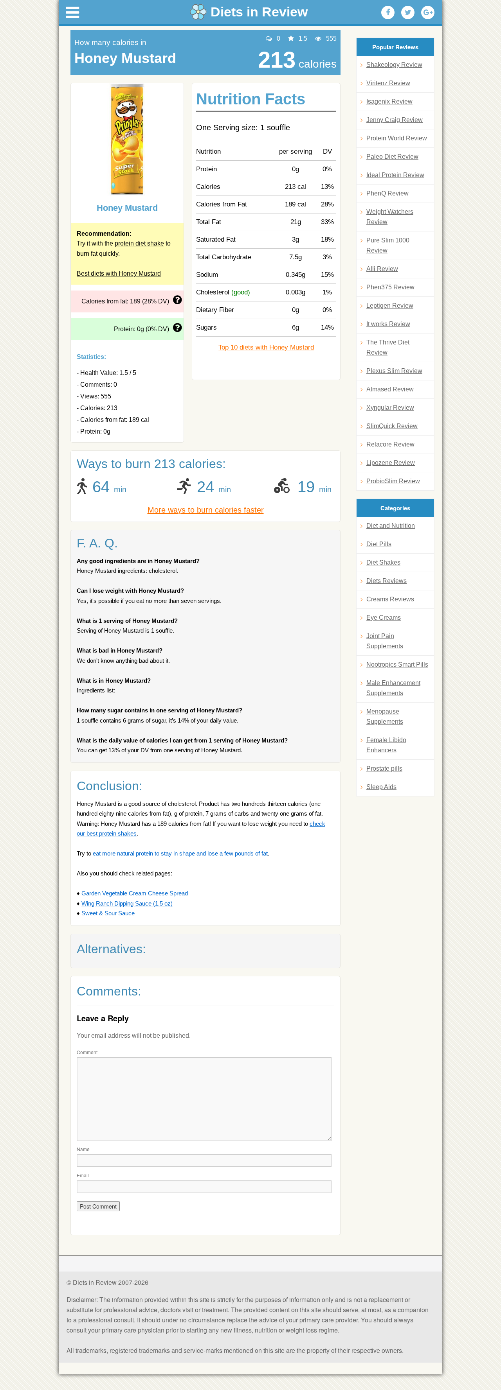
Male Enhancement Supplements (393, 688)
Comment (87, 1052)
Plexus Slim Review (394, 371)
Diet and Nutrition (390, 525)
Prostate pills (384, 768)
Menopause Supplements (384, 716)
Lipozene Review (390, 462)
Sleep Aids (381, 787)
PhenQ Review (387, 193)
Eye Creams (383, 617)
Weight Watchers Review (389, 216)
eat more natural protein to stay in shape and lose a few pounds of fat (180, 853)
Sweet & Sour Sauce (108, 913)
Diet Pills (378, 544)
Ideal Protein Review (395, 175)
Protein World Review (396, 138)
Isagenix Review (389, 101)
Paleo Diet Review (392, 156)
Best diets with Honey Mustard (119, 273)
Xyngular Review (390, 407)
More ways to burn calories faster (206, 510)
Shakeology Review (394, 64)
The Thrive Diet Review (387, 347)
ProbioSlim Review (393, 481)
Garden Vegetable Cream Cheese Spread (134, 893)
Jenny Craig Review (394, 120)
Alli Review (382, 268)
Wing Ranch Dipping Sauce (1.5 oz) (127, 903)
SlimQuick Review (392, 426)
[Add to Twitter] (407, 12)
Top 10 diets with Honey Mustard (266, 347)
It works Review (388, 324)
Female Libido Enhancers (386, 745)
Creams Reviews (390, 599)
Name (83, 1149)
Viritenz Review (388, 83)
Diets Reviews (386, 581)
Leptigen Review (389, 305)
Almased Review (390, 389)
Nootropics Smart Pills (397, 664)
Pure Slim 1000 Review (387, 245)
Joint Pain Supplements (384, 641)
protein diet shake (139, 243)
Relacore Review (390, 444)
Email (83, 1175)
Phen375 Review (390, 287)
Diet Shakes (383, 562)
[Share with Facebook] (388, 12)
